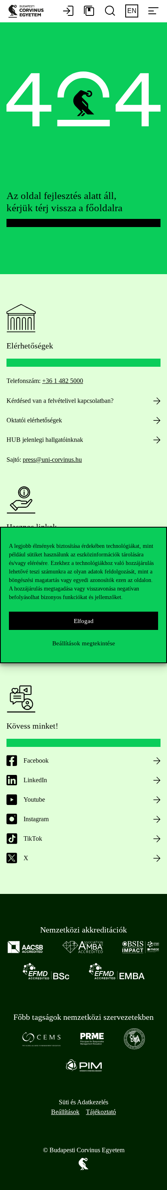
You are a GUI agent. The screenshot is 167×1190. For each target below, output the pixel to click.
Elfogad (84, 621)
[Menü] (153, 11)
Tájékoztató (101, 1111)
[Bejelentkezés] (68, 11)
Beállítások (65, 1111)
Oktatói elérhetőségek (34, 420)
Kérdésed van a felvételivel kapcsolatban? (59, 400)
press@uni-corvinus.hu (52, 459)
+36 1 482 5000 (62, 380)
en (132, 10)
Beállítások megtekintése (83, 643)
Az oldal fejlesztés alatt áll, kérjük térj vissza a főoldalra (64, 201)
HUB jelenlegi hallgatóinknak (44, 439)
